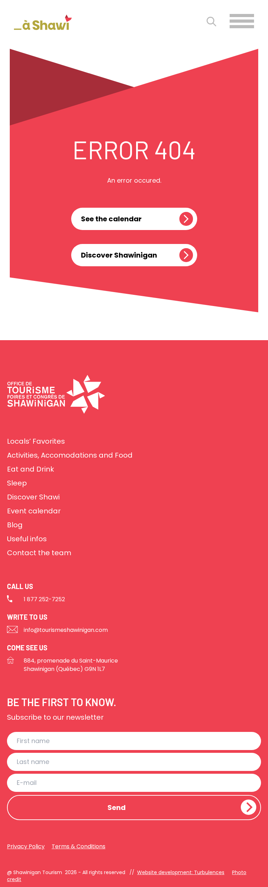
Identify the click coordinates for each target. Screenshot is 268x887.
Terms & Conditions (78, 846)
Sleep (17, 483)
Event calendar (34, 511)
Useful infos (27, 539)
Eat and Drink (30, 469)
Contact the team (39, 553)
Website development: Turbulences (180, 872)
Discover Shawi (33, 497)
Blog (15, 525)
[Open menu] (242, 21)
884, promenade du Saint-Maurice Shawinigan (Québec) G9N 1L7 (71, 665)
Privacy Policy (26, 846)
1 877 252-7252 (44, 599)
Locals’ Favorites (36, 441)
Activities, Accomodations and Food (70, 455)
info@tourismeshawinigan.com (66, 630)
